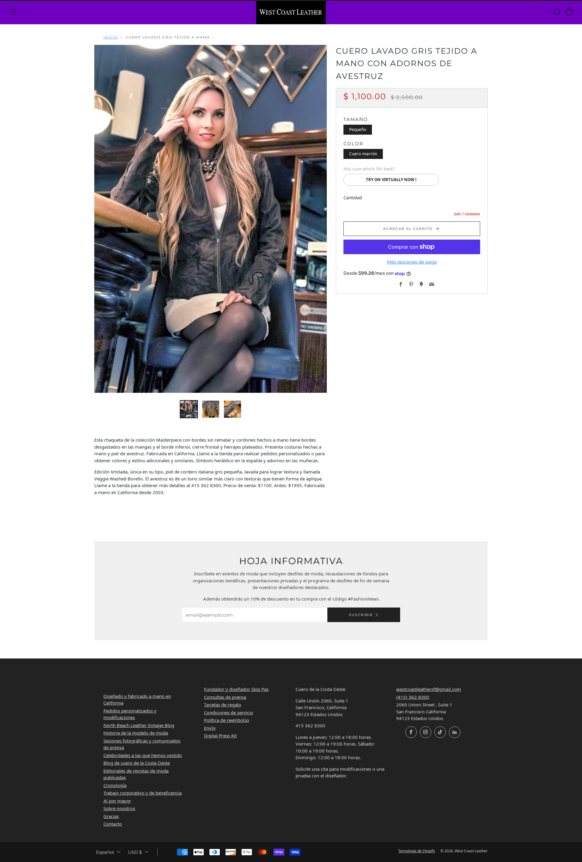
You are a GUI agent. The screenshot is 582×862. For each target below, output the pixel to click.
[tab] (189, 409)
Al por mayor (117, 801)
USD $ (135, 852)
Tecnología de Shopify (416, 851)
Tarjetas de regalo (222, 705)
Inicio (110, 37)
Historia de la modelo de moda (135, 733)
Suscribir (361, 615)
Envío (210, 728)
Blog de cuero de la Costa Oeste (136, 763)
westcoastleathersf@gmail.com (428, 689)
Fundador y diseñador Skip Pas (236, 689)
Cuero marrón (363, 154)
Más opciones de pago (412, 262)
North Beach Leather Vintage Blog (138, 725)
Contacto (112, 824)
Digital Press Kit (220, 735)
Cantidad (352, 197)
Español (105, 852)
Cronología (114, 785)
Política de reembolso (226, 720)
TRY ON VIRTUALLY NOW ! (391, 179)
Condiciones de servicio (228, 712)
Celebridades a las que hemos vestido (142, 755)
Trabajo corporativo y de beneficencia (142, 793)
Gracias (111, 816)
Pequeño (357, 129)
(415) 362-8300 (412, 697)
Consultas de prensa (225, 697)
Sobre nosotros (119, 808)
